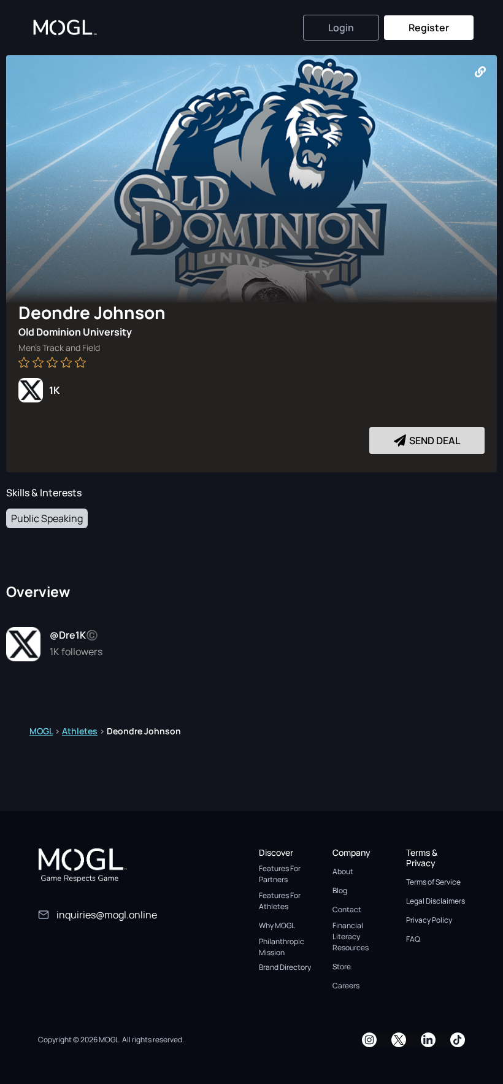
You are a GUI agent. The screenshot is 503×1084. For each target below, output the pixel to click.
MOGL (41, 731)
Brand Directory (285, 967)
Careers (345, 985)
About (342, 871)
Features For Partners (280, 874)
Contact (346, 909)
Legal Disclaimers (435, 901)
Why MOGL (277, 925)
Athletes (80, 731)
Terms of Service (433, 882)
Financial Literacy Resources (350, 936)
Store (341, 966)
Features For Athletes (280, 901)
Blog (339, 890)
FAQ (413, 939)
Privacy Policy (429, 920)
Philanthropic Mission (281, 947)
